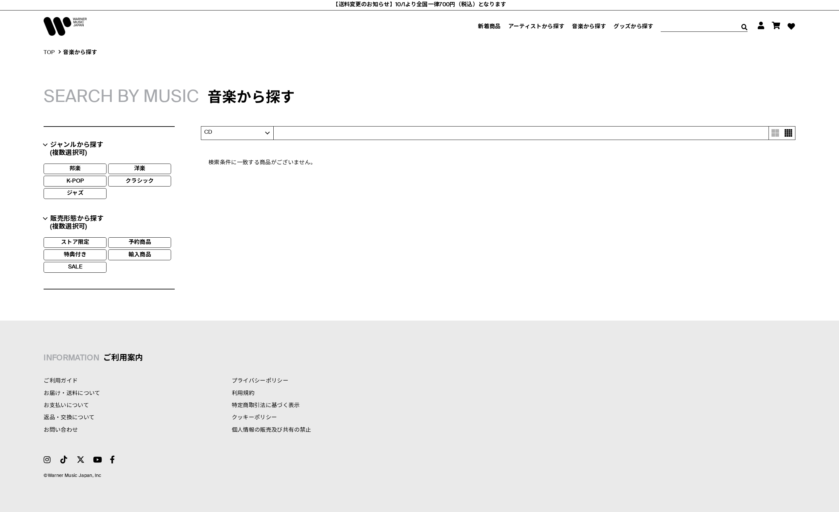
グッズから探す (633, 27)
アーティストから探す (536, 27)
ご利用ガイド (61, 381)
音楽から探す (589, 27)
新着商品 (489, 27)
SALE (75, 267)
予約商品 (139, 242)
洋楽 (140, 168)
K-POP (75, 181)
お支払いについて (66, 405)
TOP (49, 52)
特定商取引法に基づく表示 (266, 405)
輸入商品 (139, 255)
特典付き (75, 255)
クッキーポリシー (254, 418)
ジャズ (75, 193)
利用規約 (243, 393)
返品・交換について (69, 418)
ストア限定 (75, 242)
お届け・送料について (72, 393)
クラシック (140, 181)
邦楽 (75, 168)
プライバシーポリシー (260, 381)
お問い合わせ (61, 430)
